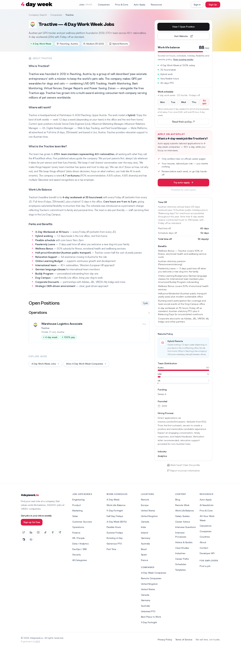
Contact (204, 547)
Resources (156, 4)
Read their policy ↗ (188, 122)
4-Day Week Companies (153, 572)
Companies (104, 4)
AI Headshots (206, 505)
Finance (76, 532)
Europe (145, 505)
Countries (205, 536)
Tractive (45, 328)
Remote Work (182, 505)
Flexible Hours (114, 527)
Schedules (180, 564)
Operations (78, 527)
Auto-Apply (205, 499)
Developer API (207, 553)
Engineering (78, 499)
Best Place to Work (151, 616)
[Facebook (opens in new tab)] (53, 532)
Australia (145, 543)
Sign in (197, 4)
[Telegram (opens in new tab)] (60, 532)
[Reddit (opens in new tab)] (24, 539)
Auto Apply (139, 4)
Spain (144, 554)
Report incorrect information (185, 470)
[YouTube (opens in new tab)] (31, 539)
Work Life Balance (184, 510)
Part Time (111, 549)
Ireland (144, 532)
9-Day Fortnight (115, 510)
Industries (180, 553)
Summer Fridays (115, 532)
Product (76, 505)
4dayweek (30, 495)
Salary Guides (182, 516)
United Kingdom (149, 516)
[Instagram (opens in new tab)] (38, 532)
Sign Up (213, 4)
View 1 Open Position (183, 26)
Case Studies (182, 547)
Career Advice (182, 521)
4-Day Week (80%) (117, 521)
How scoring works (183, 59)
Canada (145, 521)
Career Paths (182, 558)
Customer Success (82, 521)
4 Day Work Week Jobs (43, 363)
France (144, 560)
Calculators (205, 525)
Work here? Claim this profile (185, 465)
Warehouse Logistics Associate (61, 323)
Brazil (144, 549)
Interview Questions (185, 527)
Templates (180, 569)
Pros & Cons (121, 4)
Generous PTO (114, 543)
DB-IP (37, 641)
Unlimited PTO (148, 611)
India (143, 527)
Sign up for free (31, 522)
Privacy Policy (165, 639)
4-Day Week (113, 499)
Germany (145, 538)
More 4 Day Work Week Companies (84, 363)
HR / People (78, 538)
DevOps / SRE (79, 549)
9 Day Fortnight (149, 622)
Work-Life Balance (116, 505)
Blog (177, 499)
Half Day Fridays (115, 516)
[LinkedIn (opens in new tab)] (31, 532)
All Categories (79, 560)
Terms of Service (183, 639)
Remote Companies (151, 578)
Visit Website (188, 37)
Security (76, 554)
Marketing (77, 510)
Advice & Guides (183, 542)
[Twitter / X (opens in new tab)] (24, 532)
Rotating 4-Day (115, 538)
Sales (75, 516)
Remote (145, 499)
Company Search (38, 14)
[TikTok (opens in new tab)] (45, 532)
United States (148, 510)
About (203, 542)
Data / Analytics (80, 543)
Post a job (205, 566)
